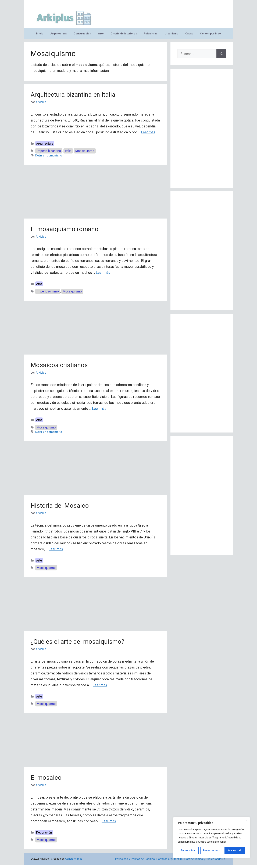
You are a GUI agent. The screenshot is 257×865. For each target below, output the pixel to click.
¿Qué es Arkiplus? (215, 859)
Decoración (44, 832)
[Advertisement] (95, 192)
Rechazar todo (211, 850)
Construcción (82, 33)
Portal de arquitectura (169, 859)
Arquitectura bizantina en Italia (73, 94)
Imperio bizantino (49, 151)
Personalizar (188, 850)
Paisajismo (151, 33)
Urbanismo (171, 33)
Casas (189, 33)
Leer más (148, 132)
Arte (101, 33)
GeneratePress (73, 858)
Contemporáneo (210, 33)
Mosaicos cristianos (59, 365)
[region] (211, 837)
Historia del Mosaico (60, 505)
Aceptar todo (234, 850)
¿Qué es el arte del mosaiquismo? (77, 641)
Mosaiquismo (84, 151)
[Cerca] (246, 820)
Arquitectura (58, 33)
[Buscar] (221, 53)
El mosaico (46, 777)
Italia (68, 151)
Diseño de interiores (124, 33)
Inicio (39, 33)
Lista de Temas (193, 859)
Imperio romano (48, 291)
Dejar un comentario (48, 155)
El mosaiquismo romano (64, 229)
